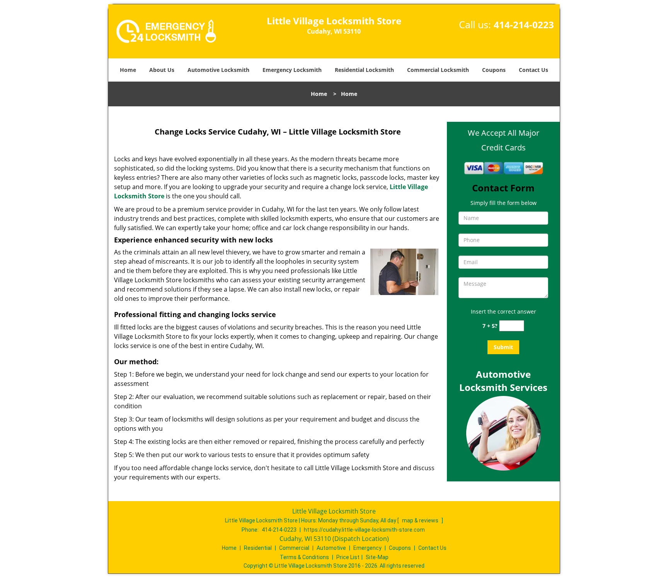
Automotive (331, 548)
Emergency (367, 548)
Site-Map (377, 557)
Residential (258, 548)
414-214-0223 (524, 24)
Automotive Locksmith (218, 69)
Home (128, 69)
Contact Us (533, 69)
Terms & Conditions (304, 557)
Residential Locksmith (364, 69)
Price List (348, 557)
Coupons (494, 69)
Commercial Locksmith (438, 69)
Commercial (294, 548)
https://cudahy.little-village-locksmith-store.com (364, 530)
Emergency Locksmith (292, 69)
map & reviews (421, 520)
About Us (161, 69)
